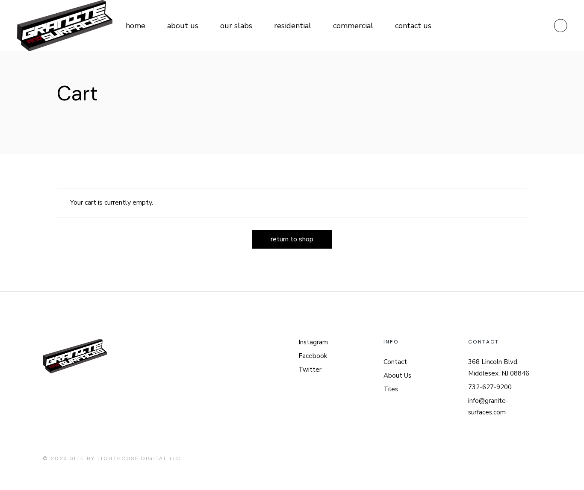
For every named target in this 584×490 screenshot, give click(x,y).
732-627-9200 (490, 387)
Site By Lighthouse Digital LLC (125, 458)
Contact (395, 362)
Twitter (309, 369)
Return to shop (292, 239)
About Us (397, 375)
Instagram (313, 342)
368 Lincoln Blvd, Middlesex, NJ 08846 (498, 368)
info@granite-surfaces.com (488, 406)
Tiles (390, 389)
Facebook (312, 356)
